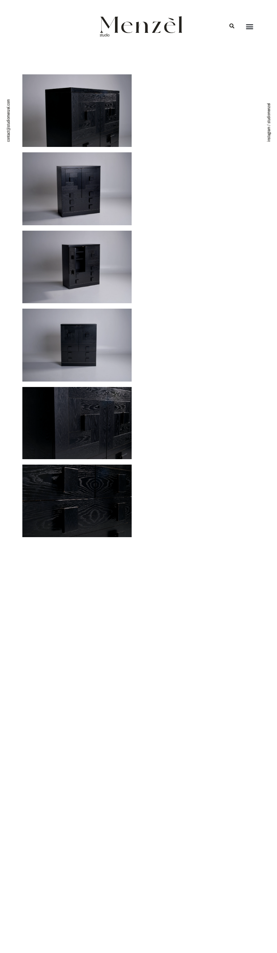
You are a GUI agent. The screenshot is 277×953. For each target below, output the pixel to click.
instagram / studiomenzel (269, 122)
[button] (231, 26)
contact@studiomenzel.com (8, 120)
